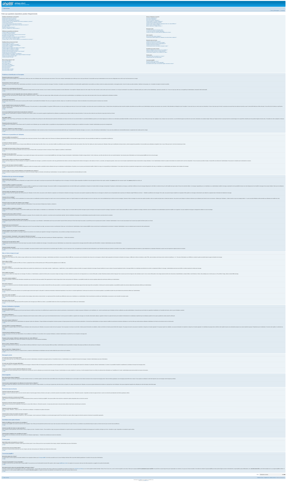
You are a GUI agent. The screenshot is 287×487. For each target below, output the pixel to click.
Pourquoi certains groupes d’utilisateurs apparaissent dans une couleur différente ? (161, 23)
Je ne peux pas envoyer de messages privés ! (154, 29)
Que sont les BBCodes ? (6, 60)
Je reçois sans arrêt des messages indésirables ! (155, 31)
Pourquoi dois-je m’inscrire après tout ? (9, 19)
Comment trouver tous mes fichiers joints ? (154, 57)
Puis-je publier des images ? (7, 64)
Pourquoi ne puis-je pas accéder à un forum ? (10, 50)
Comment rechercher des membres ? (153, 44)
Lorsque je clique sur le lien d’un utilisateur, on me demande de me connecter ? (17, 39)
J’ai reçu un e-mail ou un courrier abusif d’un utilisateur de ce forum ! (158, 32)
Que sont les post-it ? (6, 67)
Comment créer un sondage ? (7, 46)
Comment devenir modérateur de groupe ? (154, 22)
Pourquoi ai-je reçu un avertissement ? (9, 52)
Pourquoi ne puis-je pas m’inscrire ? (8, 27)
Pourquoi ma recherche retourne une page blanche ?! (156, 43)
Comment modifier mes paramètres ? (9, 32)
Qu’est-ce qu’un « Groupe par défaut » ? (153, 24)
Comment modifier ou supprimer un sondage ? (10, 48)
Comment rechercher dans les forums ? (153, 41)
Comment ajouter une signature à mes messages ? (11, 45)
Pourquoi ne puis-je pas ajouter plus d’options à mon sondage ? (13, 47)
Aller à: (258, 474)
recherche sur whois (79, 468)
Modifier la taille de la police (284, 8)
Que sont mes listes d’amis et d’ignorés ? (153, 36)
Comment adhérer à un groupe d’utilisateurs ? (154, 21)
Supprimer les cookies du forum (270, 477)
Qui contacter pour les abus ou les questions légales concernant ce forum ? (160, 63)
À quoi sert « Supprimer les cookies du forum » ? (11, 28)
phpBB (140, 479)
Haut (4, 79)
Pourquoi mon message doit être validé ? (9, 55)
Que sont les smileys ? (6, 63)
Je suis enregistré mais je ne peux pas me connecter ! (12, 23)
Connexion (283, 10)
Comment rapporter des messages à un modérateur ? (12, 53)
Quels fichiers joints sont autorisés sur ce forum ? (155, 56)
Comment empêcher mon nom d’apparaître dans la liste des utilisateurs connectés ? (17, 21)
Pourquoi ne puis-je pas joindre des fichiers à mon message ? (13, 51)
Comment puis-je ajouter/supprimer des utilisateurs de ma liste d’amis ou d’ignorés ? (161, 37)
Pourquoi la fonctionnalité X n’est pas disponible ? (155, 62)
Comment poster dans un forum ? (8, 43)
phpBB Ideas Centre (63, 463)
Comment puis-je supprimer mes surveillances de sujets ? (156, 52)
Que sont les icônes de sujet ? (7, 70)
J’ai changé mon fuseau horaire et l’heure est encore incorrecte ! (14, 34)
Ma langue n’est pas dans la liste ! (8, 35)
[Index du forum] (8, 3)
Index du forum (7, 8)
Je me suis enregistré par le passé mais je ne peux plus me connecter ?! (15, 24)
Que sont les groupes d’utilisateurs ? (153, 20)
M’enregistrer (276, 10)
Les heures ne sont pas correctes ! (8, 33)
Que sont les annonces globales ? (8, 65)
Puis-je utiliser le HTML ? (6, 62)
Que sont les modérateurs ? (151, 19)
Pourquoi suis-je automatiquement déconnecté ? (11, 20)
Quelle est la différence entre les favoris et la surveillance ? (157, 49)
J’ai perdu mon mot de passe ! (7, 22)
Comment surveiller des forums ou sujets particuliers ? (156, 51)
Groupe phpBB (42, 457)
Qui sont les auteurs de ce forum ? (152, 61)
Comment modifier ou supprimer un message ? (10, 44)
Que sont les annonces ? (6, 66)
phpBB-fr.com (146, 480)
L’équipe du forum (260, 477)
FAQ (272, 10)
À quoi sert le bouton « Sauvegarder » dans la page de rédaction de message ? (16, 54)
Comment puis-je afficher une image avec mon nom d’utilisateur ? (14, 36)
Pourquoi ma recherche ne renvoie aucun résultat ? (155, 42)
